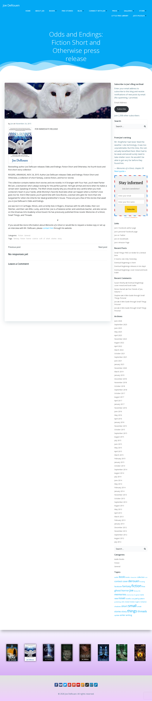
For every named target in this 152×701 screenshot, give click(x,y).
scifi (40, 238)
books (127, 577)
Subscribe (121, 109)
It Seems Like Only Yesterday (125, 259)
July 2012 (117, 542)
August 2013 (119, 505)
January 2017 (119, 404)
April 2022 (118, 346)
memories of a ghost (133, 595)
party (137, 598)
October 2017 (119, 393)
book (122, 577)
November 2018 (120, 382)
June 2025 (118, 328)
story (60, 238)
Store (142, 11)
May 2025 (118, 332)
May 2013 (118, 509)
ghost (117, 590)
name (142, 595)
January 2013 (119, 524)
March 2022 (119, 350)
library (136, 591)
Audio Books (119, 559)
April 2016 (118, 419)
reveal (127, 602)
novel (122, 598)
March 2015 (119, 455)
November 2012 (120, 531)
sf (44, 238)
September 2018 (120, 390)
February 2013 (119, 520)
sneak (139, 606)
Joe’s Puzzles (139, 16)
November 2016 (120, 408)
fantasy (16, 238)
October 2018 (119, 386)
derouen (133, 581)
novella (128, 599)
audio (116, 577)
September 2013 (120, 502)
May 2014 (118, 484)
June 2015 (118, 444)
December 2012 (120, 527)
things (132, 611)
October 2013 (119, 498)
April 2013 (118, 513)
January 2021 (119, 364)
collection (141, 577)
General (27, 235)
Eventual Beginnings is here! (125, 262)
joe (131, 590)
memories (120, 594)
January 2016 (119, 422)
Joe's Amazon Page (121, 242)
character (133, 577)
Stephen (117, 295)
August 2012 (119, 538)
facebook (118, 586)
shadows (117, 606)
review (132, 602)
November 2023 (120, 339)
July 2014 (117, 477)
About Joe (39, 11)
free (143, 586)
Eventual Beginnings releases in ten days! (130, 266)
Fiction (20, 235)
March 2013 (119, 516)
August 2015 (119, 437)
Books (52, 11)
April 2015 (118, 451)
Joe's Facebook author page (125, 228)
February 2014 (119, 487)
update (116, 615)
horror (28, 238)
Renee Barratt (119, 289)
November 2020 (120, 368)
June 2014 (118, 480)
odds (132, 599)
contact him (48, 228)
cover (125, 581)
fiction (22, 238)
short (48, 238)
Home (28, 11)
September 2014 (120, 469)
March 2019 (119, 371)
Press (114, 11)
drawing (142, 581)
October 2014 (119, 466)
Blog (80, 11)
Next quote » (120, 171)
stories (54, 238)
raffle (122, 602)
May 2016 (118, 415)
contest (118, 581)
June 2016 (118, 411)
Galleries (128, 11)
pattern (142, 599)
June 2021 (118, 361)
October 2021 (119, 353)
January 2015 (119, 462)
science (35, 238)
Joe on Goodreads (121, 239)
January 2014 (119, 491)
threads (142, 611)
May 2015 (118, 448)
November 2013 (120, 495)
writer (122, 615)
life (139, 591)
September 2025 (120, 324)
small (132, 605)
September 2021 (120, 357)
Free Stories (67, 11)
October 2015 (119, 429)
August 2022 (119, 342)
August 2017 (119, 397)
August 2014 (119, 473)
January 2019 (119, 375)
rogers (137, 602)
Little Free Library (120, 16)
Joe (11, 123)
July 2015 (117, 440)
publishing (117, 602)
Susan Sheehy (119, 283)
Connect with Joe (97, 11)
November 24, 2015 (23, 123)
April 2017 (118, 400)
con (146, 577)
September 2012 (120, 535)
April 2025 (118, 335)
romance (143, 602)
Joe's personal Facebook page (126, 231)
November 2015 (120, 426)
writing (129, 615)
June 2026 (118, 321)
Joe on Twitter (119, 235)
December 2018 (120, 379)
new (116, 598)
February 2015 (119, 458)
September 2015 (120, 433)
